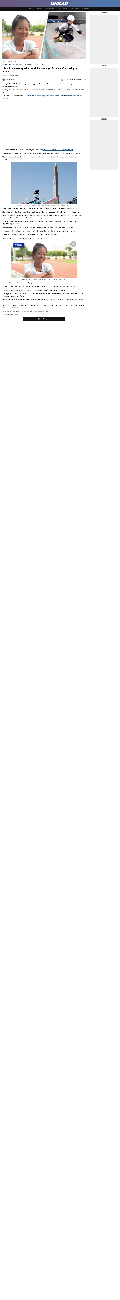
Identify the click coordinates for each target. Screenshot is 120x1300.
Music (39, 9)
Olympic (31, 153)
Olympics (9, 314)
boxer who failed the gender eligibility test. (58, 150)
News (31, 9)
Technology (50, 9)
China (14, 314)
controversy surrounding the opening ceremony (43, 96)
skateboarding (63, 221)
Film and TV (63, 9)
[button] (85, 80)
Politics (85, 9)
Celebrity (74, 9)
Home (4, 61)
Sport (14, 61)
